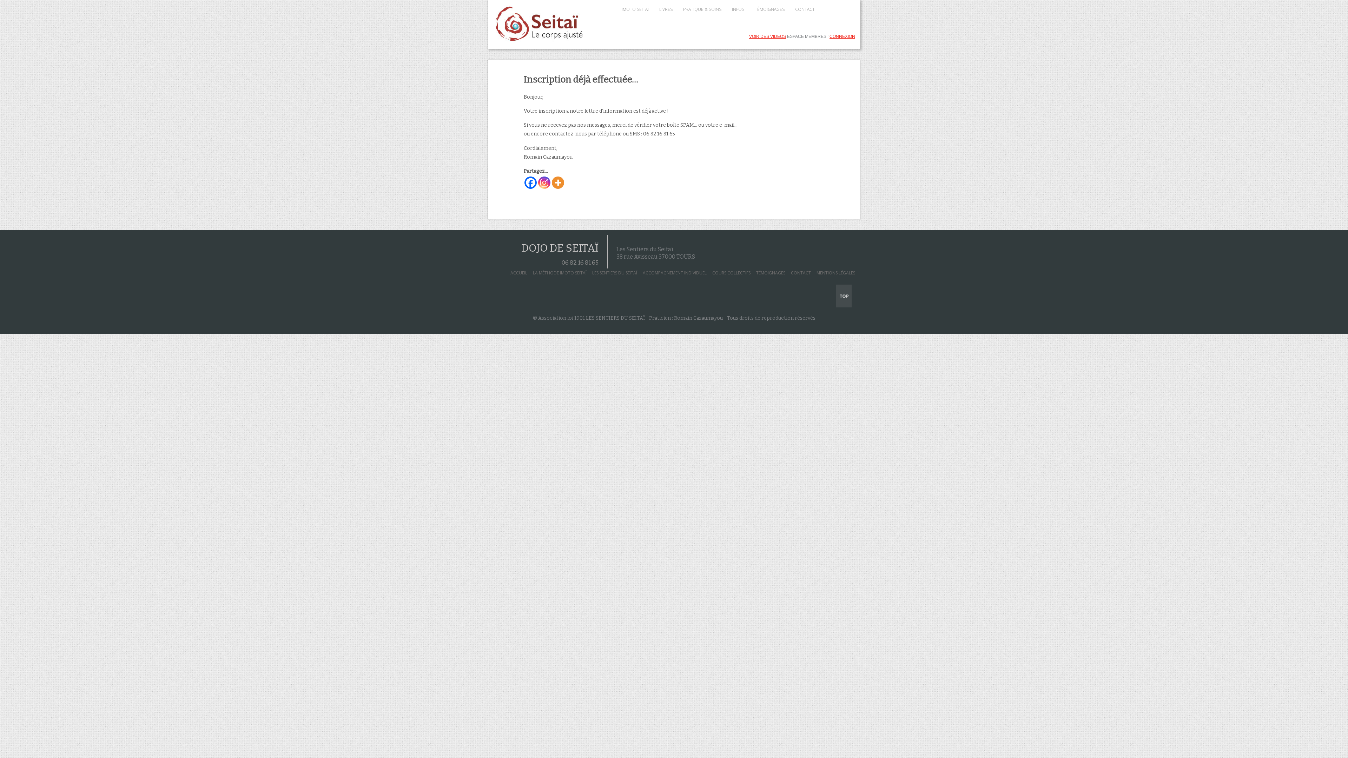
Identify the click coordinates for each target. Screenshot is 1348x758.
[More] (558, 183)
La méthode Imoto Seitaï (560, 273)
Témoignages (770, 273)
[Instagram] (544, 183)
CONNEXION (842, 36)
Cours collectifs (731, 273)
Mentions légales (836, 273)
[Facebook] (530, 183)
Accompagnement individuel (675, 273)
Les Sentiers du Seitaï (614, 273)
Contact (801, 273)
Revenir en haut (844, 296)
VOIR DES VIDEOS (767, 36)
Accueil (518, 273)
